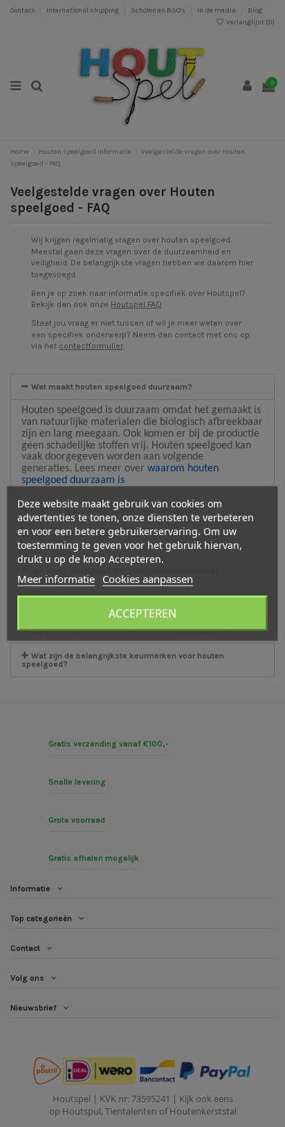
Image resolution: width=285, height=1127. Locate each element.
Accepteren (142, 613)
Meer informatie (56, 579)
